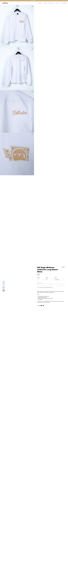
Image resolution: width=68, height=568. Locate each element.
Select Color (46, 277)
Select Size (38, 277)
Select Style (55, 277)
